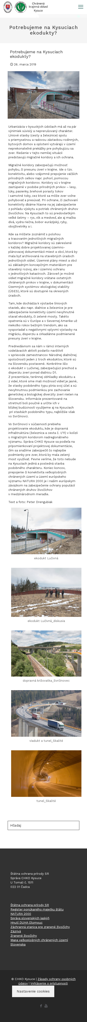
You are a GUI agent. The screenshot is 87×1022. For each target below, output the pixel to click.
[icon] (46, 1006)
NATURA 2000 (20, 914)
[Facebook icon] (41, 1006)
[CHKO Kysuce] (25, 7)
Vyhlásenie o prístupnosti (49, 983)
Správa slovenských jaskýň (29, 918)
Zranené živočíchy (23, 935)
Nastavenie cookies (33, 991)
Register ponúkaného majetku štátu (37, 909)
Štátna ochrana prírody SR (29, 905)
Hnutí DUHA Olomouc (26, 922)
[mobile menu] (81, 7)
